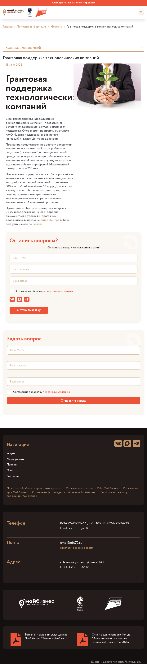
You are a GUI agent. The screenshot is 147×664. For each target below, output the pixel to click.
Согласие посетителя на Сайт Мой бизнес (92, 489)
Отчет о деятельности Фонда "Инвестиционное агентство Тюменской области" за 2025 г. (111, 638)
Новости (57, 26)
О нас (10, 470)
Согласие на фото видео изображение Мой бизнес (64, 492)
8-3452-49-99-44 (73, 523)
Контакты (13, 476)
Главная (8, 26)
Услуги (11, 453)
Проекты (12, 465)
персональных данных (59, 291)
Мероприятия (15, 459)
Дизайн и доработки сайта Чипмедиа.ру (116, 662)
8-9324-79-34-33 (116, 523)
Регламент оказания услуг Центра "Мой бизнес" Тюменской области (46, 636)
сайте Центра (49, 220)
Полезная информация (32, 26)
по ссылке (35, 224)
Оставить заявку (29, 310)
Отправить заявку (73, 401)
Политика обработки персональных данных (34, 489)
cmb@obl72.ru (71, 542)
